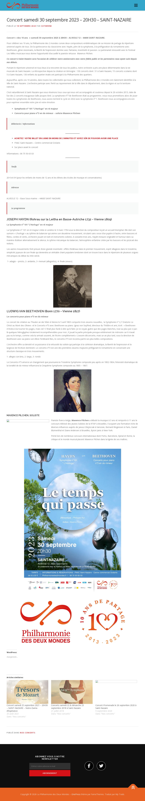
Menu (135, 5)
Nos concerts (27, 732)
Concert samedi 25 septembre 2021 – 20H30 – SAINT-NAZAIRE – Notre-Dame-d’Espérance (27, 708)
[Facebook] (89, 766)
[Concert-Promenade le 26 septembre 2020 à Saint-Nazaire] (116, 692)
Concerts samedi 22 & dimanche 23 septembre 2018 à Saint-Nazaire (67, 706)
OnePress (76, 794)
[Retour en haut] (133, 788)
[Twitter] (101, 766)
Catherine (46, 26)
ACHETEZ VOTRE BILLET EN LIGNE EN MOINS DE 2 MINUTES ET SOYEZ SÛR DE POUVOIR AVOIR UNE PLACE (66, 138)
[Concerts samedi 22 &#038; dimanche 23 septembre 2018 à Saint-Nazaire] (72, 692)
